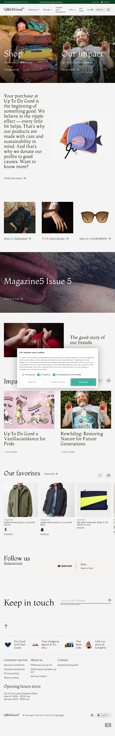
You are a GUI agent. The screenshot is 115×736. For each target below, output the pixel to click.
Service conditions (14, 665)
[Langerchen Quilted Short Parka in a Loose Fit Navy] (57, 500)
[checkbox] (27, 374)
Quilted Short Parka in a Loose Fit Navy (56, 523)
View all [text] (51, 474)
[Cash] (108, 726)
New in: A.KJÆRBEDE (93, 238)
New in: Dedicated (15, 238)
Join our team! (39, 676)
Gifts (71, 10)
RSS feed (59, 715)
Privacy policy (11, 673)
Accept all (83, 382)
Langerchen (8, 520)
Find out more (13, 178)
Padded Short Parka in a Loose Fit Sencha (19, 523)
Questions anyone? (68, 665)
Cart (91, 10)
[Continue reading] (34, 340)
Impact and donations (60, 9)
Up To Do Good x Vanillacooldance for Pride (24, 438)
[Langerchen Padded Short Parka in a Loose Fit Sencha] (21, 500)
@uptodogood (13, 563)
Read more (68, 69)
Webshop (33, 10)
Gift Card (81, 9)
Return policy (11, 677)
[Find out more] (81, 137)
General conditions (14, 669)
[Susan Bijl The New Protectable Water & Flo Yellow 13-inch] (94, 500)
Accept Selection (57, 382)
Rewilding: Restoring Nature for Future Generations (82, 438)
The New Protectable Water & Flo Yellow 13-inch (92, 523)
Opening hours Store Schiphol (51, 2)
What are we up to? (41, 665)
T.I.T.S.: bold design (53, 238)
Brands (46, 10)
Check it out (11, 298)
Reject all (32, 382)
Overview (90, 353)
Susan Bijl (80, 520)
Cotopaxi (9, 69)
